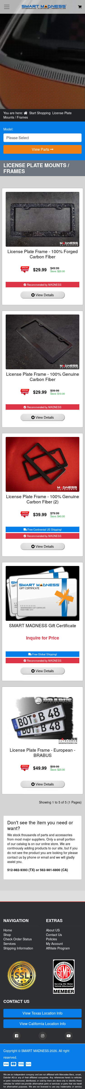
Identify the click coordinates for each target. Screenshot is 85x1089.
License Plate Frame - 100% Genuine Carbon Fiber (42, 376)
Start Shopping (40, 113)
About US (53, 930)
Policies (51, 939)
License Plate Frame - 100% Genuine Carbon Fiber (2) (42, 499)
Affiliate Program (58, 948)
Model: (8, 129)
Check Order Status (17, 939)
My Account (54, 943)
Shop (7, 934)
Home (7, 930)
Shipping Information (18, 948)
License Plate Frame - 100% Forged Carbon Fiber (42, 253)
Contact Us (54, 934)
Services (9, 943)
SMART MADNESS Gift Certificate (42, 625)
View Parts (41, 149)
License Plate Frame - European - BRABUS (42, 752)
